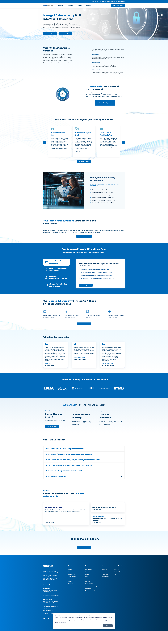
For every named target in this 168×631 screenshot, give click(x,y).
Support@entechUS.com (109, 1)
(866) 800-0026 (121, 1)
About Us (104, 571)
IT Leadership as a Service (74, 578)
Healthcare (87, 574)
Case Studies (105, 574)
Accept (108, 625)
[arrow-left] (44, 142)
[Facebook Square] (51, 618)
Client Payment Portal (96, 1)
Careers (116, 574)
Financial (87, 578)
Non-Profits (87, 581)
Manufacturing (88, 569)
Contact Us (116, 569)
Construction (88, 571)
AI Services (70, 583)
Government (88, 588)
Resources (104, 569)
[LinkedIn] (48, 618)
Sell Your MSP (117, 571)
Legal (86, 576)
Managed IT (71, 569)
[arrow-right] (123, 142)
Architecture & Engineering (91, 586)
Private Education (89, 583)
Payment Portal (105, 576)
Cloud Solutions (71, 574)
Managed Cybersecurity (73, 571)
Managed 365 (71, 581)
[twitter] (44, 618)
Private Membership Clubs (91, 590)
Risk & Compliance (72, 576)
